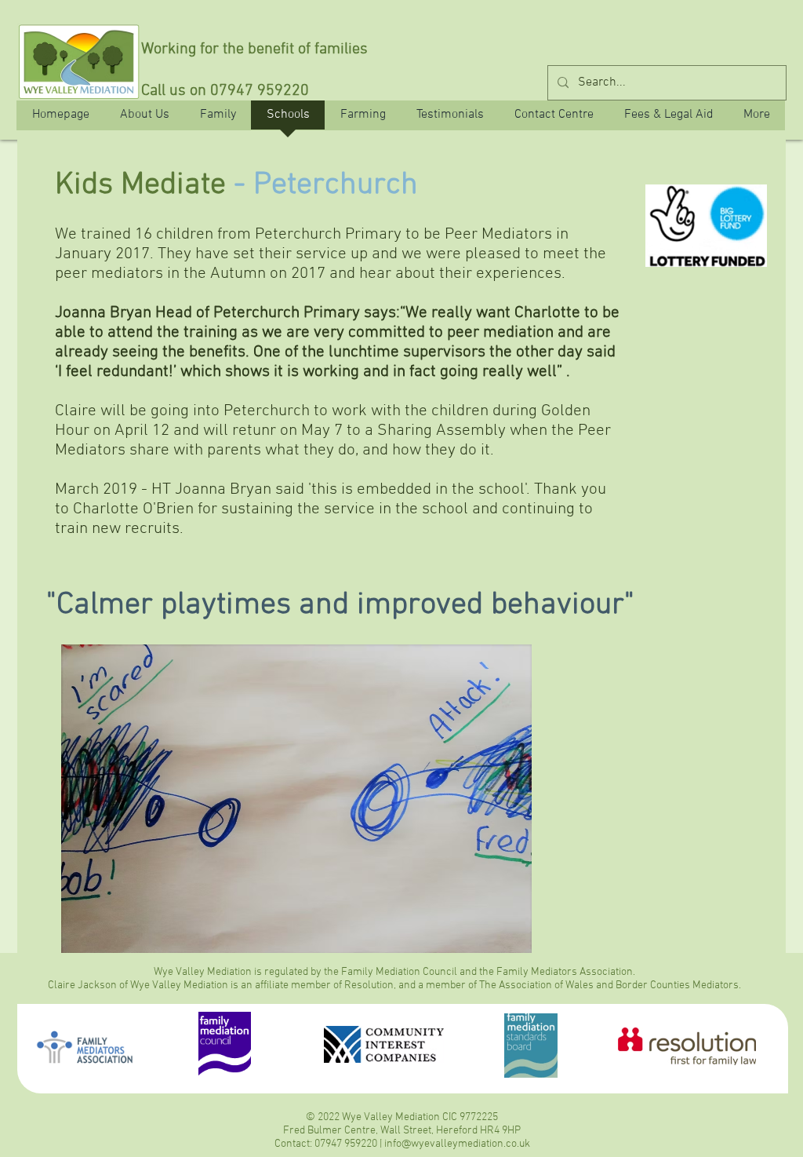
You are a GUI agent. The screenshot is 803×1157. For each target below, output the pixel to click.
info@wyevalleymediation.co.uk (457, 1144)
